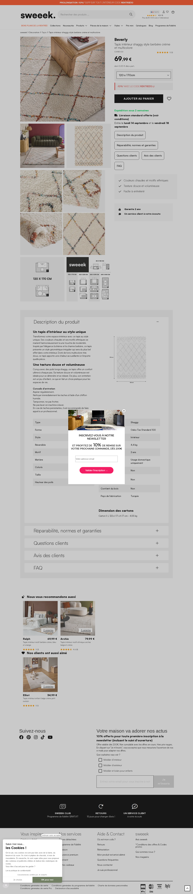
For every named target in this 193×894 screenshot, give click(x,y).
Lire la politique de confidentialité (18, 871)
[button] (6, 885)
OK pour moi (47, 880)
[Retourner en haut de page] (187, 888)
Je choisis (17, 880)
